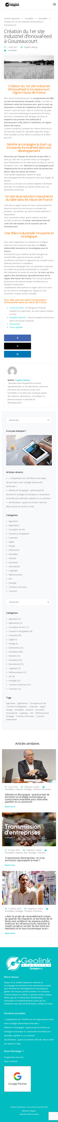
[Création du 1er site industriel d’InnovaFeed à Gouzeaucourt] (29, 68)
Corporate (13, 537)
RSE (10, 578)
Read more (10, 806)
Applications (14, 525)
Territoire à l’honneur (18, 587)
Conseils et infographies (19, 533)
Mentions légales (29, 1111)
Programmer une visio (13, 1057)
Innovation (13, 562)
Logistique (13, 570)
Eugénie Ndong (30, 47)
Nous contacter (11, 1061)
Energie (12, 546)
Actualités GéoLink (17, 317)
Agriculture (13, 521)
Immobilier (12, 50)
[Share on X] (17, 346)
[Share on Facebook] (17, 338)
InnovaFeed (14, 324)
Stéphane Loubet (31, 787)
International (14, 566)
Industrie (12, 558)
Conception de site (17, 529)
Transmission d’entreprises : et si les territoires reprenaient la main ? (25, 859)
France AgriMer (16, 327)
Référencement (15, 574)
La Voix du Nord (16, 307)
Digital (11, 542)
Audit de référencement (29, 1114)
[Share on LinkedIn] (17, 354)
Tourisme (13, 591)
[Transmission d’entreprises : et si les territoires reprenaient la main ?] (29, 829)
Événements (14, 550)
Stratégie (12, 583)
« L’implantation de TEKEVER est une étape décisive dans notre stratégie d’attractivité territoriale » (26, 482)
